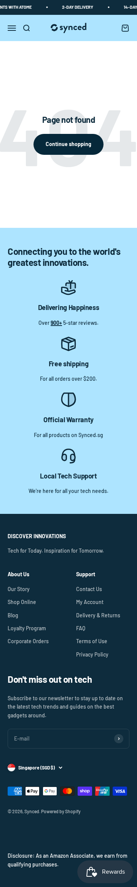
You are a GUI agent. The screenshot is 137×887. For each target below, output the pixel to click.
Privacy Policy (92, 654)
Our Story (19, 589)
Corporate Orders (28, 641)
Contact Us (89, 589)
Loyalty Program (27, 628)
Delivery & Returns (98, 615)
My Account (90, 602)
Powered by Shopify (61, 811)
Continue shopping (68, 144)
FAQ (80, 628)
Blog (13, 615)
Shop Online (22, 602)
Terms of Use (91, 641)
